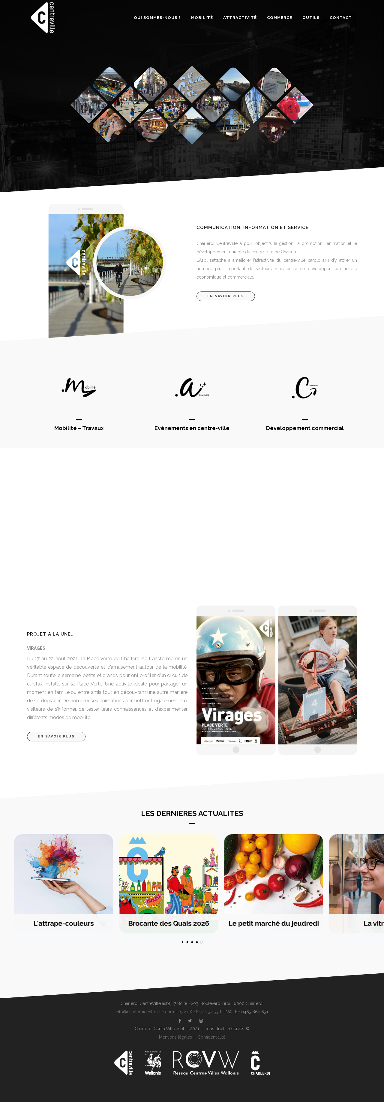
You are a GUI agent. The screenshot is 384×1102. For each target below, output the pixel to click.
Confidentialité (211, 1037)
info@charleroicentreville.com (145, 1011)
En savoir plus (225, 296)
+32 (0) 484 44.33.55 (199, 1011)
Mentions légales (175, 1037)
